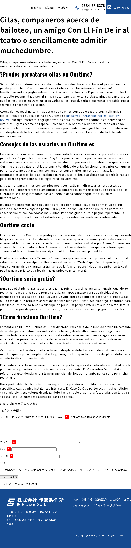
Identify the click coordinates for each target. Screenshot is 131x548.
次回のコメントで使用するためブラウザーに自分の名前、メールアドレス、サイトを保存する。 (66, 470)
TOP (75, 499)
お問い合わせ (120, 7)
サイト (4, 463)
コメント (8, 442)
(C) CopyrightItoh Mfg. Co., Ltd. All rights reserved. (100, 535)
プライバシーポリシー (106, 505)
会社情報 (36, 7)
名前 (5, 449)
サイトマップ (80, 505)
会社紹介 (63, 7)
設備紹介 (49, 7)
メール (6, 456)
